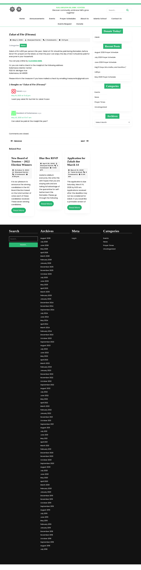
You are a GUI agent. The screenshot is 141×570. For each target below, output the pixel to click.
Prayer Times (100, 102)
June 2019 (44, 517)
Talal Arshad (76, 172)
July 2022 (44, 392)
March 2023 (45, 363)
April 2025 (44, 288)
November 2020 (46, 456)
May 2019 (44, 520)
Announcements (37, 18)
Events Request (65, 24)
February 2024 (46, 331)
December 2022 (46, 374)
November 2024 (46, 306)
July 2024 (44, 313)
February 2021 (45, 449)
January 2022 (45, 413)
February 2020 (46, 488)
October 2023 (46, 338)
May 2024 (44, 320)
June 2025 (44, 281)
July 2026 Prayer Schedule (105, 57)
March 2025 (45, 292)
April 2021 (44, 442)
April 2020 (44, 481)
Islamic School (100, 18)
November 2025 (46, 270)
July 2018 (43, 549)
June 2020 (44, 474)
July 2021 (43, 431)
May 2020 (44, 478)
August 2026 (45, 238)
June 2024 (44, 317)
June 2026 (44, 245)
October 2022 (45, 381)
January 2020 (45, 492)
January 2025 (45, 299)
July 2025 (44, 277)
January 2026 (45, 263)
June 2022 (44, 395)
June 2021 (44, 435)
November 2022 (46, 377)
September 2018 (47, 542)
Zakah (97, 37)
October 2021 (45, 420)
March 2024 (45, 327)
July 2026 (44, 242)
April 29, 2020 (49, 163)
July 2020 (44, 470)
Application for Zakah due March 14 (76, 161)
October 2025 (46, 274)
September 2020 (47, 463)
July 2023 (44, 349)
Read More (18, 210)
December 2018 (46, 531)
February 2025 (46, 295)
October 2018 (45, 538)
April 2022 (44, 402)
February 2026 (46, 259)
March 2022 (44, 406)
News (23, 45)
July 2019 (43, 513)
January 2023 (45, 370)
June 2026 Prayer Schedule (105, 62)
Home (22, 18)
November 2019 (46, 499)
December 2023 (46, 335)
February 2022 (46, 410)
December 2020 (46, 453)
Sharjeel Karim (34, 40)
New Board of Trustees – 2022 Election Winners (21, 161)
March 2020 (45, 485)
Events (52, 18)
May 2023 (44, 356)
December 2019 (46, 495)
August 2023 (45, 345)
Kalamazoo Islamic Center (70, 7)
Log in (74, 238)
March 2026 (45, 256)
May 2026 (44, 249)
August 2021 (45, 427)
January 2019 (45, 528)
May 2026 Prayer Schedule (105, 77)
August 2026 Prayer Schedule (106, 52)
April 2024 (44, 324)
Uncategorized (101, 107)
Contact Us (116, 18)
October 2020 (46, 460)
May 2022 (44, 399)
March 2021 (44, 445)
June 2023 (44, 352)
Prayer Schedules (68, 18)
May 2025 (44, 284)
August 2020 (45, 467)
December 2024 (46, 302)
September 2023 (47, 342)
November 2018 (46, 535)
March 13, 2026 (77, 170)
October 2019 (45, 503)
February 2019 (45, 524)
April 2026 (44, 252)
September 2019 (47, 506)
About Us (85, 18)
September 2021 (47, 424)
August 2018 (45, 545)
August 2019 (45, 510)
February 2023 (46, 367)
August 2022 (45, 388)
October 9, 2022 (22, 170)
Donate (79, 24)
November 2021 (46, 417)
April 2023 (44, 360)
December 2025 (46, 267)
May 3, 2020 (17, 40)
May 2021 (43, 438)
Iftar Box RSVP (48, 158)
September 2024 (47, 310)
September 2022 (47, 385)
